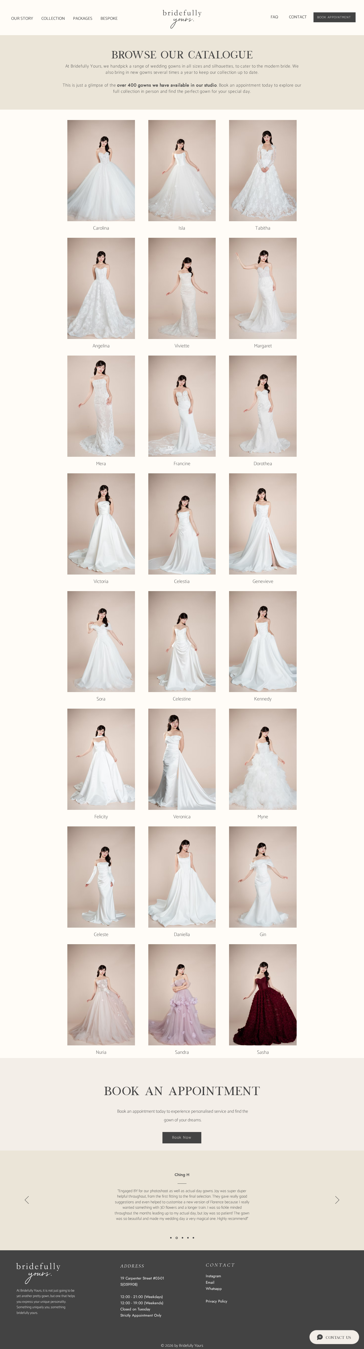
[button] (53, 18)
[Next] (337, 1200)
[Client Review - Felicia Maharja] (182, 1238)
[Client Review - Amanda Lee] (188, 1238)
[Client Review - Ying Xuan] (193, 1238)
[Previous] (27, 1200)
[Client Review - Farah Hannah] (171, 1238)
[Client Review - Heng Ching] (177, 1238)
